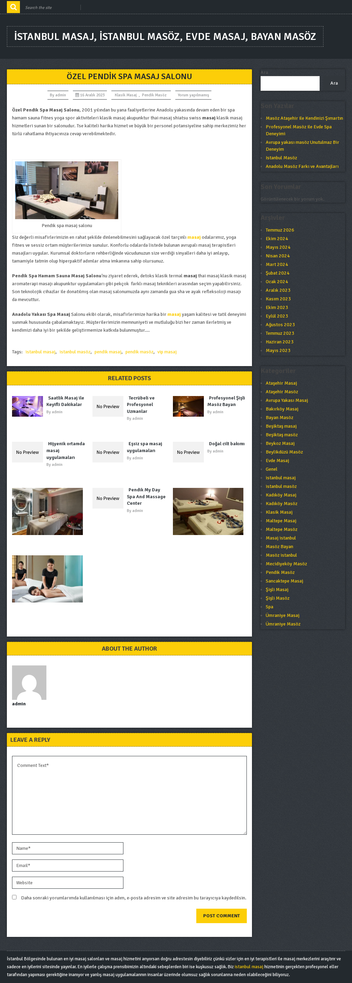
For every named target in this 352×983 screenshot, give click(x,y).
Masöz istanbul (281, 555)
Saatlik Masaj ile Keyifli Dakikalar (65, 401)
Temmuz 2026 (280, 230)
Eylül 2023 (277, 316)
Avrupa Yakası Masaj (287, 400)
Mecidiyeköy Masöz (286, 564)
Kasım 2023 (278, 299)
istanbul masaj (40, 352)
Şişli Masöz (277, 598)
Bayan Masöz (279, 417)
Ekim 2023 (277, 307)
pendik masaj (108, 352)
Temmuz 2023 (280, 333)
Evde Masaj (277, 460)
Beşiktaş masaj (281, 426)
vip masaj (167, 352)
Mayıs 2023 (278, 350)
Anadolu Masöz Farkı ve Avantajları (302, 166)
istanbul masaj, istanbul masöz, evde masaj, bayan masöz (165, 36)
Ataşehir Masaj (281, 383)
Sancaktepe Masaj (284, 581)
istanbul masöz (74, 352)
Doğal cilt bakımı (227, 444)
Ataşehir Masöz (282, 392)
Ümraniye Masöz (283, 624)
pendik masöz (139, 352)
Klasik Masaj (126, 95)
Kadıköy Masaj (281, 495)
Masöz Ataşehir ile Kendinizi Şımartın (304, 118)
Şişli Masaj (277, 589)
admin (60, 95)
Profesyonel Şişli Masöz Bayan (226, 401)
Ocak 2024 (277, 282)
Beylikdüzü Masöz (284, 452)
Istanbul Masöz (281, 158)
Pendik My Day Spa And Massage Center (146, 496)
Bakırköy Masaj (282, 409)
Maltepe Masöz (281, 529)
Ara (264, 72)
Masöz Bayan (279, 546)
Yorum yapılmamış (193, 95)
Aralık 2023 (278, 290)
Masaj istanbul (281, 538)
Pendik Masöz (154, 95)
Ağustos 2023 (280, 325)
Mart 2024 (277, 264)
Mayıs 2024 (278, 247)
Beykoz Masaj (280, 443)
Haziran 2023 (280, 342)
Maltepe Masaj (281, 521)
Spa (269, 607)
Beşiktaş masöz (282, 435)
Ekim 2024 (277, 239)
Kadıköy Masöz (281, 503)
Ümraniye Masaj (282, 615)
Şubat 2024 (277, 273)
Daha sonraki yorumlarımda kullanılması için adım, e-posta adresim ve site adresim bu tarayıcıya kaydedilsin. (133, 898)
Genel (271, 469)
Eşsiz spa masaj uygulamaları (144, 447)
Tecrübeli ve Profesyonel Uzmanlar (141, 404)
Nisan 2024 (278, 256)
